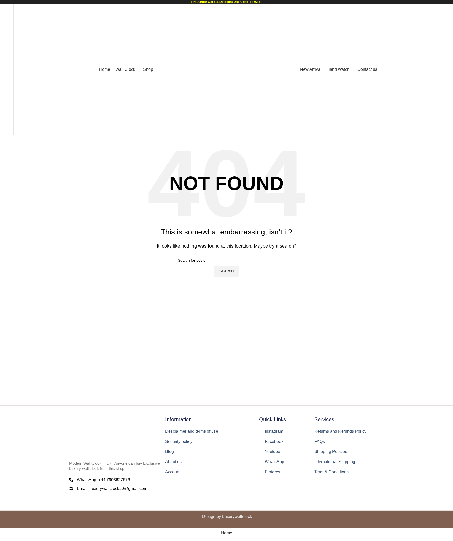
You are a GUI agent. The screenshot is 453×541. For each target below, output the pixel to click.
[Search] (21, 69)
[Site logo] (226, 69)
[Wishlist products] (6, 69)
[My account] (430, 69)
